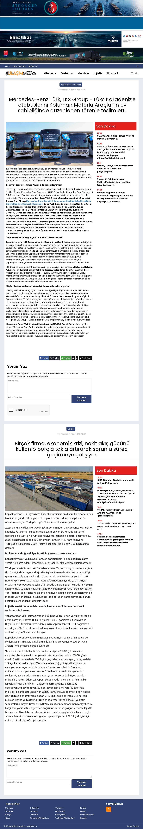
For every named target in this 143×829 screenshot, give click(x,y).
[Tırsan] (71, 23)
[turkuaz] (71, 7)
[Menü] (132, 73)
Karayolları (60, 811)
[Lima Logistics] (71, 55)
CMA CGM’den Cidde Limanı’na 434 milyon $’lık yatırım (115, 137)
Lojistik (98, 73)
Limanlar (34, 811)
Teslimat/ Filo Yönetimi (71, 84)
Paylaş (44, 358)
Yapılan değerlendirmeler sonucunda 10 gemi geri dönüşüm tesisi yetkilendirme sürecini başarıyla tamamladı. (115, 197)
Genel (82, 811)
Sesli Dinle (86, 358)
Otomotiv (50, 73)
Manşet (8, 814)
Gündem (83, 73)
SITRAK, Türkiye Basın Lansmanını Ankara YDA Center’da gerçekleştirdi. (115, 168)
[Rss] (108, 809)
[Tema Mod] (136, 73)
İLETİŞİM (34, 66)
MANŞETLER (20, 66)
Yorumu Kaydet (81, 399)
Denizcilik (34, 814)
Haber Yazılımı (133, 826)
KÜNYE (7, 66)
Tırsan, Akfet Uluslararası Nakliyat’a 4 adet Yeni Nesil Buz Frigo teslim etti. (113, 182)
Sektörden (67, 73)
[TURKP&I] (71, 38)
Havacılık (113, 73)
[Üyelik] (138, 66)
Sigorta (83, 818)
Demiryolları (60, 814)
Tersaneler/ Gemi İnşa (39, 818)
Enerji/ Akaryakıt (87, 814)
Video (7, 818)
